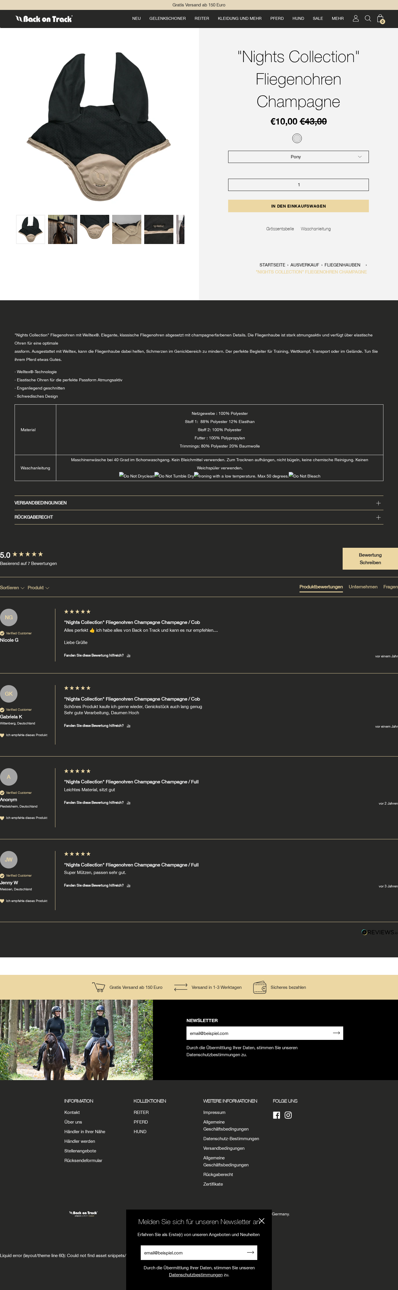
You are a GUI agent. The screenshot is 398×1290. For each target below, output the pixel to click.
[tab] (321, 587)
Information (78, 1100)
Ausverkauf (304, 264)
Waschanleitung (316, 228)
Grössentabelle (280, 228)
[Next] (191, 127)
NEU (136, 18)
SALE (318, 18)
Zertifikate (213, 1184)
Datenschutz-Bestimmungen (231, 1138)
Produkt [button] (36, 587)
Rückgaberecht (34, 517)
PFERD (277, 18)
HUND (298, 18)
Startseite (272, 264)
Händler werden (79, 1141)
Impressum (214, 1112)
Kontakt (72, 1112)
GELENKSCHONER (167, 18)
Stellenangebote (80, 1150)
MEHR (338, 18)
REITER (202, 18)
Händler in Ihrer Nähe (84, 1131)
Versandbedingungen (41, 502)
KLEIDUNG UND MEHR (240, 18)
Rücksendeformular (83, 1160)
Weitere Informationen (230, 1100)
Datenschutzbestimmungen (196, 1274)
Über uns (73, 1121)
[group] (30, 555)
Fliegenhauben (342, 264)
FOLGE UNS (285, 1100)
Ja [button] (128, 655)
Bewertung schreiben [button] (370, 558)
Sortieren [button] (10, 587)
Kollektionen (150, 1100)
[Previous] (7, 127)
